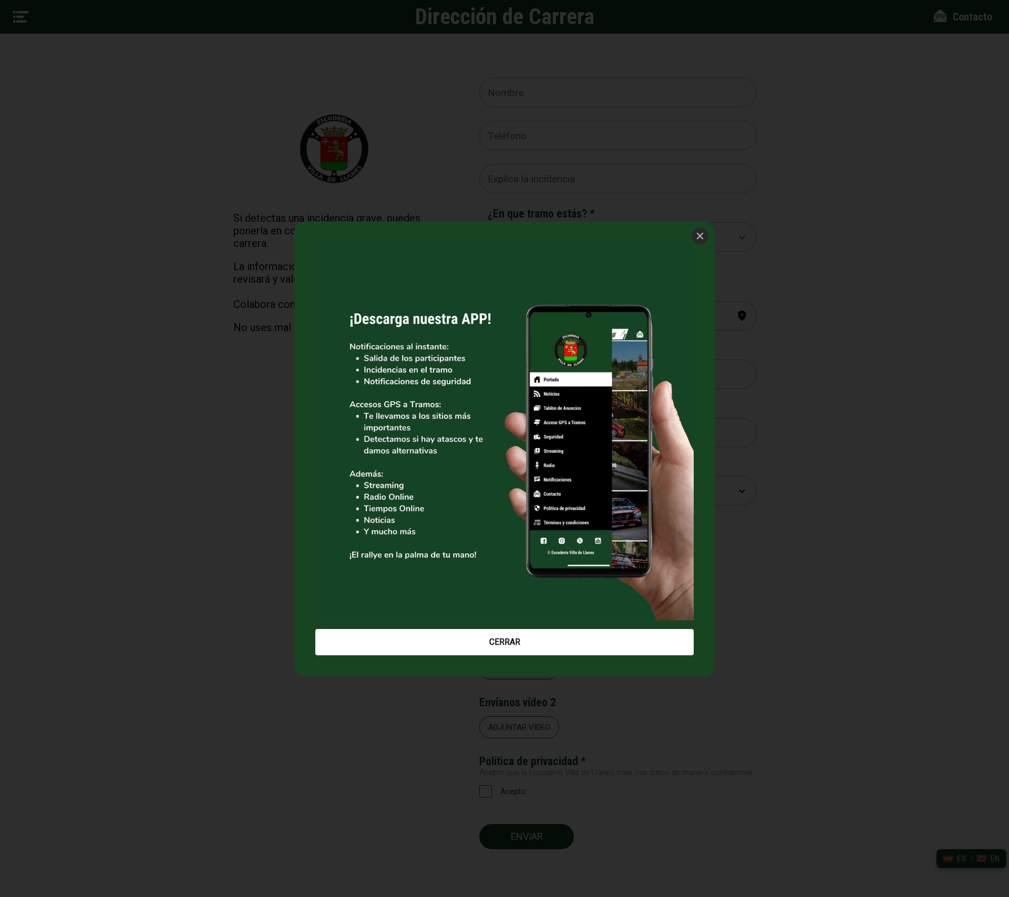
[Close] (700, 236)
